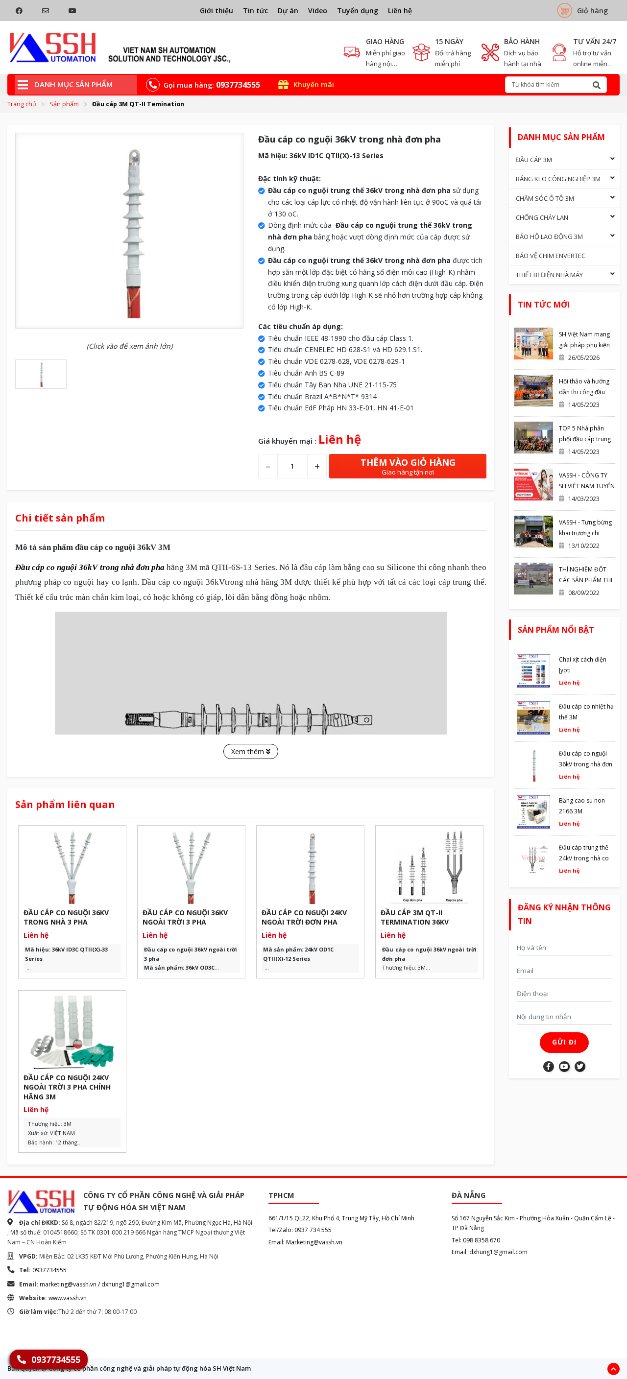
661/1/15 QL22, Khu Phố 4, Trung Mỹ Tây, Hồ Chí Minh (341, 1218)
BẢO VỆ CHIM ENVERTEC (550, 255)
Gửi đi (564, 1042)
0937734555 (49, 1270)
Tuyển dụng (357, 10)
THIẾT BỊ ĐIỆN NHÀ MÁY (549, 274)
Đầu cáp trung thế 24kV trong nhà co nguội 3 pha (584, 858)
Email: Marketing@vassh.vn (305, 1242)
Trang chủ (21, 104)
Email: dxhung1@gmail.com (490, 1252)
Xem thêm (248, 751)
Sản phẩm (64, 104)
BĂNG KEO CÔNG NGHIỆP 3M (558, 178)
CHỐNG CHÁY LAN (542, 217)
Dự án (288, 10)
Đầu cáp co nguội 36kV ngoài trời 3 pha (185, 917)
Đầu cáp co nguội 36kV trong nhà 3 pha (66, 917)
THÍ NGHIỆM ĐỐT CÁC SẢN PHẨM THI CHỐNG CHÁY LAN (585, 580)
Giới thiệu (216, 10)
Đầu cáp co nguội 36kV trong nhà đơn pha (585, 764)
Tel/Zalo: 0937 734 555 (300, 1230)
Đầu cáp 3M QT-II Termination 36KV (415, 917)
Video (317, 10)
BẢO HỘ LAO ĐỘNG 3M (549, 236)
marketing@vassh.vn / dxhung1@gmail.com (100, 1284)
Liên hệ (400, 10)
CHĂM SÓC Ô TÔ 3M (545, 198)
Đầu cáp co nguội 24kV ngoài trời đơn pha (304, 917)
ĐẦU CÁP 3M (534, 159)
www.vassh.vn (67, 1298)
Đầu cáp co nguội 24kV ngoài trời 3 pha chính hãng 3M (67, 1087)
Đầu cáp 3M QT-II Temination (138, 104)
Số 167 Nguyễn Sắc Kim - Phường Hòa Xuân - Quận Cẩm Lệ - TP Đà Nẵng (533, 1223)
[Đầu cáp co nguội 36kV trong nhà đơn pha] (120, 47)
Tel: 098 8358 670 (476, 1240)
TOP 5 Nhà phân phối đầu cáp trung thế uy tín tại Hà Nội (585, 439)
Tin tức (255, 10)
